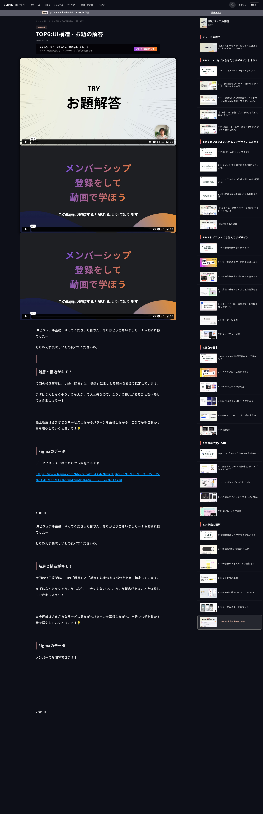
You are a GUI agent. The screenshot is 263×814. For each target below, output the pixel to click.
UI (39, 4)
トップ (38, 21)
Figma (47, 4)
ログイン (243, 4)
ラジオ (102, 4)
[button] (21, 5)
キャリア (71, 4)
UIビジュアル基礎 (51, 21)
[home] (8, 5)
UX (32, 4)
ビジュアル (58, 4)
